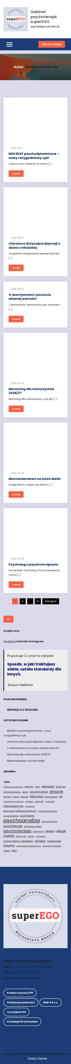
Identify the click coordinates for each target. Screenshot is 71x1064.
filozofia (7, 796)
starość (31, 836)
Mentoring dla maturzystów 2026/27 (31, 391)
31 (38, 601)
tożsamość (54, 841)
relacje (60, 831)
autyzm (28, 786)
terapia (40, 841)
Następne (51, 601)
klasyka (24, 796)
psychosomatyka (33, 826)
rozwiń (16, 173)
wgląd (6, 850)
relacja (49, 831)
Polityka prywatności (21, 1002)
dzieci (25, 792)
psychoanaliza (21, 820)
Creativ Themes (37, 1058)
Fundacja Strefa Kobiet (22, 1021)
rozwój (8, 836)
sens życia (21, 836)
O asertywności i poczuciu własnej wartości (30, 297)
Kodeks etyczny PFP (20, 993)
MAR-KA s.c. (50, 1002)
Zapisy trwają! (52, 44)
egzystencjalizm (38, 792)
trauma (9, 845)
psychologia (12, 826)
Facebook (9, 641)
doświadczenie (12, 791)
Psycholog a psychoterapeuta (33, 564)
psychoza (38, 831)
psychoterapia (17, 831)
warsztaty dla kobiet (51, 846)
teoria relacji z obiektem (18, 841)
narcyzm (39, 801)
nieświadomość (13, 806)
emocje (56, 791)
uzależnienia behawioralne (28, 846)
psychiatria (27, 816)
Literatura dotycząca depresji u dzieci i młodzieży (34, 245)
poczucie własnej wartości (19, 811)
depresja (47, 786)
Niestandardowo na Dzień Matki (35, 479)
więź (14, 850)
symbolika (40, 836)
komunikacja (51, 796)
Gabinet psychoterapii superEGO (44, 16)
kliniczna (36, 796)
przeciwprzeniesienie (47, 811)
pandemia (30, 806)
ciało (37, 786)
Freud (16, 796)
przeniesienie (11, 815)
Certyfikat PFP (16, 1012)
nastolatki (49, 801)
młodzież (29, 801)
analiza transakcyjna (13, 787)
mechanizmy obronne (13, 801)
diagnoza (60, 786)
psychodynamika (49, 821)
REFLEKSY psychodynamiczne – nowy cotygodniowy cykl (34, 156)
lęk (61, 796)
